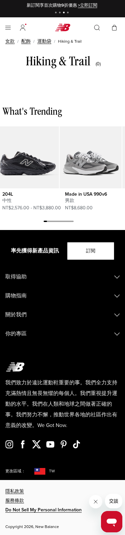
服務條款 (14, 500)
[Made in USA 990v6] (90, 157)
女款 (10, 41)
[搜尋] (97, 27)
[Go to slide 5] (58, 222)
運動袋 (44, 41)
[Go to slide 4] (69, 13)
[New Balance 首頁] (63, 27)
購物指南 (16, 295)
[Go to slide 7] (65, 222)
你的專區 (16, 333)
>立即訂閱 (87, 5)
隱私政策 (14, 491)
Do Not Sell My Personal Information (43, 510)
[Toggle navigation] (8, 27)
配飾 (26, 41)
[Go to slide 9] (72, 222)
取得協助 (16, 276)
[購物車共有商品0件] (114, 27)
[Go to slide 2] (61, 13)
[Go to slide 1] (57, 13)
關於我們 (16, 314)
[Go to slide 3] (65, 13)
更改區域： (15, 471)
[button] (22, 27)
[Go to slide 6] (62, 222)
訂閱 (90, 251)
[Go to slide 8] (68, 222)
